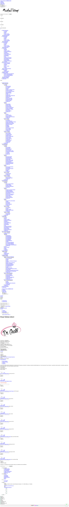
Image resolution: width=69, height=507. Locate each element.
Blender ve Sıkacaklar (9, 263)
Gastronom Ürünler (9, 134)
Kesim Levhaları (8, 105)
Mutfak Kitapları (6, 253)
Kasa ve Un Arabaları (9, 177)
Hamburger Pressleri (9, 99)
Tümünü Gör (8, 101)
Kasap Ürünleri (8, 269)
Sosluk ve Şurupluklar (9, 108)
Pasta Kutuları (8, 213)
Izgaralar (7, 259)
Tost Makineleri (8, 239)
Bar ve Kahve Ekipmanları (6, 62)
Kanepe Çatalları (8, 209)
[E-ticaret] (34, 505)
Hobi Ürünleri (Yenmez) (7, 58)
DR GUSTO (2, 373)
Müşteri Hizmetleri (7, 477)
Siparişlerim (2, 2)
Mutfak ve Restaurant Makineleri (9, 73)
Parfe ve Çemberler (9, 204)
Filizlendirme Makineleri (9, 265)
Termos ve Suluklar (9, 138)
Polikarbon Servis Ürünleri (10, 123)
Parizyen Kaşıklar (8, 92)
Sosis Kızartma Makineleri (10, 242)
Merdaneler (7, 97)
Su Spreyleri (8, 153)
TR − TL (3, 4)
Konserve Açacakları (9, 90)
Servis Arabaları (8, 133)
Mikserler (7, 282)
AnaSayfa (1, 1)
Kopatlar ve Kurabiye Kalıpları (10, 189)
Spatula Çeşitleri (8, 96)
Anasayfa (3, 310)
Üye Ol (1, 296)
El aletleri (5, 37)
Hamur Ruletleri (8, 86)
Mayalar (5, 49)
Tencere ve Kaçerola (9, 115)
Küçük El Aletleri (8, 100)
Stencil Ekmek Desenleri (9, 162)
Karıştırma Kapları (9, 106)
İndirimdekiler (6, 476)
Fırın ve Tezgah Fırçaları (9, 150)
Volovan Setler (8, 195)
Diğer (5, 358)
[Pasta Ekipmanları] (5, 47)
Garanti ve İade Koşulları (8, 471)
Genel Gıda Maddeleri (7, 54)
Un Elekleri (7, 152)
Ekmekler (5, 217)
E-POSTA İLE (4, 300)
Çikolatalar (5, 52)
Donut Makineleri (8, 237)
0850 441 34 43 (6, 485)
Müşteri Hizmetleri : (5, 0)
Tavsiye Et (3, 363)
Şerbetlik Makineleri (9, 240)
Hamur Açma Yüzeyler (9, 160)
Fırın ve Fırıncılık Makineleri (8, 75)
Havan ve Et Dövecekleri (10, 107)
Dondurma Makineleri (9, 275)
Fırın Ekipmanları (4, 36)
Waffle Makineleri (8, 236)
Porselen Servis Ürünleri (9, 122)
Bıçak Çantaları (8, 132)
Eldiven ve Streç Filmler (9, 136)
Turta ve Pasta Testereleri (9, 183)
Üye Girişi (5, 481)
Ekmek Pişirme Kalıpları (9, 168)
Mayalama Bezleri (8, 157)
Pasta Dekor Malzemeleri (9, 186)
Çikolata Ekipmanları (9, 190)
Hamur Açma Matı (9, 196)
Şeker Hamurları (6, 59)
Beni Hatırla (3, 306)
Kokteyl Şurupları (6, 228)
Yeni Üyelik (6, 480)
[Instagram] (6, 493)
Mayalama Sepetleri (9, 156)
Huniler (7, 93)
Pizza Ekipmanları (8, 161)
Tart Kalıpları (8, 203)
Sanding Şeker (6, 373)
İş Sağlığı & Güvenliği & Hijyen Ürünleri (12, 270)
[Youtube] (6, 492)
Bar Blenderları (8, 235)
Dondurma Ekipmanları (9, 191)
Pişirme (5, 38)
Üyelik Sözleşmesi (7, 469)
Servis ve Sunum (6, 33)
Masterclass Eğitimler (5, 77)
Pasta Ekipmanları (5, 42)
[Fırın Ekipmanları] (5, 41)
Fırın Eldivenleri (8, 149)
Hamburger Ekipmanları (9, 163)
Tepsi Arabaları (8, 141)
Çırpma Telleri (8, 94)
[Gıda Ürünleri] (4, 61)
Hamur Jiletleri (8, 148)
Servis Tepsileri (8, 128)
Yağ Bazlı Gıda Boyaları (7, 57)
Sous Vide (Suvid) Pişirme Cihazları (11, 268)
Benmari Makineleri (9, 274)
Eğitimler (5, 70)
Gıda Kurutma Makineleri (10, 264)
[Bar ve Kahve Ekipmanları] (6, 68)
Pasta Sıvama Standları (9, 194)
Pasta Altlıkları (8, 207)
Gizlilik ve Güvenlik (7, 472)
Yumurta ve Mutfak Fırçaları (10, 89)
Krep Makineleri (8, 238)
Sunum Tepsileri (8, 129)
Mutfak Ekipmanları (5, 30)
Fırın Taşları (8, 169)
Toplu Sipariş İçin (3, 359)
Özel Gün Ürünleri (7, 76)
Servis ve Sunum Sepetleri (10, 127)
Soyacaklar (7, 87)
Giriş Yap (1, 295)
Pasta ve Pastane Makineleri (8, 74)
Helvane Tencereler (9, 258)
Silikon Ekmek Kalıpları (9, 166)
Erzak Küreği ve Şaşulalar (10, 151)
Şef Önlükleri (8, 120)
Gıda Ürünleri (4, 48)
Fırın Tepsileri (8, 167)
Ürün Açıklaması (4, 361)
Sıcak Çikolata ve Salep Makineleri (11, 244)
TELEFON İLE (4, 301)
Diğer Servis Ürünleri (9, 124)
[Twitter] (7, 490)
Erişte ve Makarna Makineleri (10, 262)
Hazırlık (5, 65)
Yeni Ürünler (6, 475)
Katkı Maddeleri (6, 55)
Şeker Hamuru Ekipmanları (10, 192)
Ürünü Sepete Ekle (3, 349)
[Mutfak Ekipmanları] (5, 35)
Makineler (5, 64)
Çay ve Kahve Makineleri (10, 243)
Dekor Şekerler (6, 53)
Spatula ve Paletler (9, 185)
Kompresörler (8, 276)
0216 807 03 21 (11, 485)
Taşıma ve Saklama (7, 34)
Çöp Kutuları (8, 139)
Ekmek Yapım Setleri (9, 158)
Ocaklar (7, 266)
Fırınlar (7, 281)
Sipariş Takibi (2, 3)
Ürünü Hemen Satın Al (4, 350)
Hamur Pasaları (8, 159)
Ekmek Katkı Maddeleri (7, 51)
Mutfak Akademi (4, 69)
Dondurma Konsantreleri (8, 229)
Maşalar (7, 88)
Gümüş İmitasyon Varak (8, 381)
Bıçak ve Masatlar (8, 110)
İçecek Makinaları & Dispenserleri (11, 271)
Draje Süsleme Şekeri (7, 436)
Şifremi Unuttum (7, 306)
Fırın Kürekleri (8, 147)
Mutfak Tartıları (8, 104)
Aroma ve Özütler (6, 50)
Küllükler (7, 125)
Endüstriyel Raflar (8, 140)
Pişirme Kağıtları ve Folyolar (10, 116)
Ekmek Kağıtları (8, 173)
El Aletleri (5, 31)
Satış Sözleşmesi (6, 470)
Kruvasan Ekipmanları (9, 197)
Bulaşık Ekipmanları (9, 267)
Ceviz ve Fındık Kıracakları (10, 91)
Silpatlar (7, 114)
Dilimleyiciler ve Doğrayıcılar (10, 95)
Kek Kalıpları (8, 202)
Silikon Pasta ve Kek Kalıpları (10, 200)
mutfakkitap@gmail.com (7, 487)
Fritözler (7, 241)
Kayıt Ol (1, 308)
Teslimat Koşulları (7, 468)
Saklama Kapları (8, 135)
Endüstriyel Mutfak (5, 72)
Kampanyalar (4, 78)
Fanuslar (7, 208)
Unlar (5, 56)
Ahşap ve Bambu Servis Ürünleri (11, 121)
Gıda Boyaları (6, 223)
